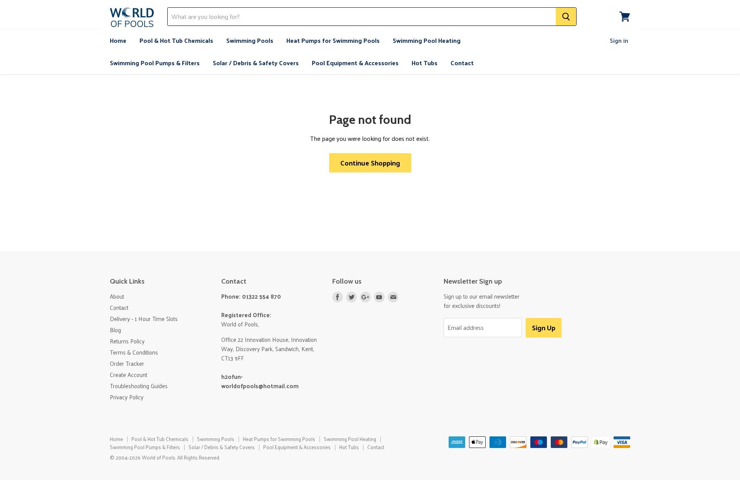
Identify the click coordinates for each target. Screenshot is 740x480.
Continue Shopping (370, 162)
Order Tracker (127, 363)
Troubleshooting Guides (139, 385)
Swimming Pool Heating (427, 40)
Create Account (128, 374)
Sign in (619, 40)
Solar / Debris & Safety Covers (256, 62)
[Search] (566, 16)
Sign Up (543, 327)
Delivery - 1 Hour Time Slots (144, 318)
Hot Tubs (424, 62)
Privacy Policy (126, 397)
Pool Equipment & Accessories (355, 62)
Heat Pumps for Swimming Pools (333, 40)
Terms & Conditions (134, 352)
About (117, 296)
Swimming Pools (249, 40)
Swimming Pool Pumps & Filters (155, 62)
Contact (462, 62)
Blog (115, 330)
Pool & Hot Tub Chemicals (176, 40)
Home (118, 40)
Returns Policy (127, 341)
